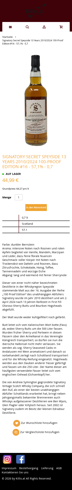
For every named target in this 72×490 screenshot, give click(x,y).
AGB (59, 468)
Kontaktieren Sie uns (15, 472)
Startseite (7, 36)
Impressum (9, 468)
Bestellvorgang (28, 468)
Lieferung (47, 468)
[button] (35, 423)
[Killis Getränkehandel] (36, 11)
